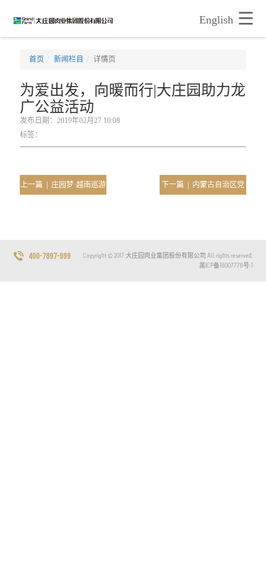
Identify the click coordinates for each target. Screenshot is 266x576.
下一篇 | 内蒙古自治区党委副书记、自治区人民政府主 (202, 187)
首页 (36, 59)
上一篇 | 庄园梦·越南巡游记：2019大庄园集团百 (63, 187)
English (216, 20)
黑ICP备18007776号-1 (226, 265)
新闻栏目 (69, 59)
